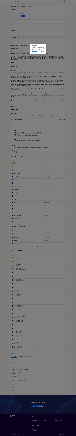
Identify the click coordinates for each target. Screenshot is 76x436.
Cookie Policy (38, 49)
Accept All (34, 51)
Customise (42, 51)
